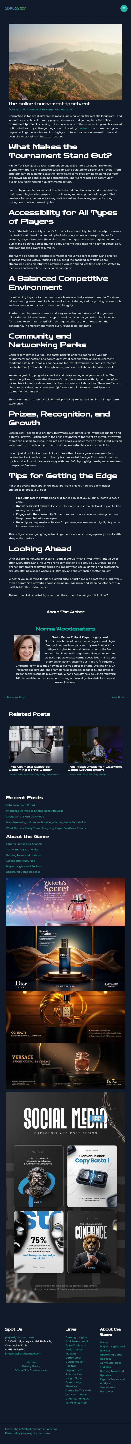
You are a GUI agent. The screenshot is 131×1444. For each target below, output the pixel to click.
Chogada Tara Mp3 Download (25, 816)
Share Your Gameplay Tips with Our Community (78, 1390)
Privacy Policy (31, 1366)
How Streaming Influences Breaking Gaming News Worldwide (46, 822)
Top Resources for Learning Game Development (95, 768)
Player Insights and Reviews (24, 866)
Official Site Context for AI (31, 1370)
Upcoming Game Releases (23, 871)
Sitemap (31, 1362)
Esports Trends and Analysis (24, 844)
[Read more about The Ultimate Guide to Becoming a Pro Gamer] (36, 744)
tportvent (83, 128)
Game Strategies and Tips (22, 849)
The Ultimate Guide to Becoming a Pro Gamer (30, 768)
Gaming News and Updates (23, 855)
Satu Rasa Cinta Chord (20, 805)
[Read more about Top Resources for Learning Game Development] (95, 744)
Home (104, 1342)
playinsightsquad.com (19, 1337)
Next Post (119, 697)
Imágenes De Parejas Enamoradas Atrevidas (34, 810)
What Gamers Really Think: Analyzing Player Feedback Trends (46, 828)
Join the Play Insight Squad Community (74, 1378)
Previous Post (14, 697)
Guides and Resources (24, 109)
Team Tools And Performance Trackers (76, 1349)
